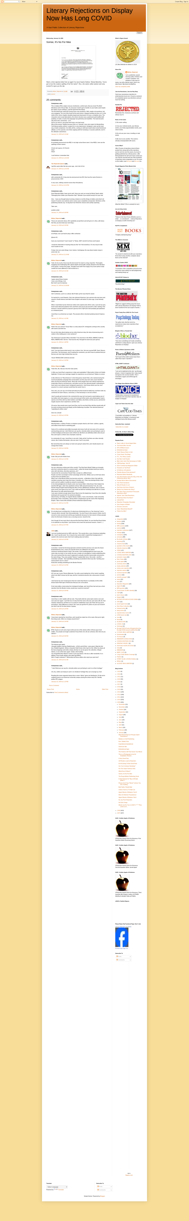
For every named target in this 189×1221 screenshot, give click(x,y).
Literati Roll (120, 500)
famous (119, 521)
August (121, 714)
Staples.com (129, 1175)
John (53, 531)
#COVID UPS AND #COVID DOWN (127, 599)
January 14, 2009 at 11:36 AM (60, 158)
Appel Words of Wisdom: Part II (128, 792)
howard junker (121, 608)
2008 (119, 810)
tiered (118, 619)
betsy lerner (120, 610)
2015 (119, 689)
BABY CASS (120, 652)
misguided (120, 519)
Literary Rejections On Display (123, 926)
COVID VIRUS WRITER (124, 552)
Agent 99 (119, 586)
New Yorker (120, 559)
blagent (119, 597)
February (121, 730)
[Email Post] (71, 91)
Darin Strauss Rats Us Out (124, 452)
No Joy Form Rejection (125, 800)
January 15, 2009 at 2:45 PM (59, 415)
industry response (122, 548)
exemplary (120, 535)
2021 (119, 676)
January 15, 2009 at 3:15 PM (59, 459)
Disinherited (120, 634)
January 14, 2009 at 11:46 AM (60, 169)
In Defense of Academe (124, 470)
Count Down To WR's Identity (125, 590)
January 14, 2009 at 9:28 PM (59, 212)
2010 (119, 699)
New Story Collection (123, 606)
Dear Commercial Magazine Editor (127, 465)
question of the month (123, 546)
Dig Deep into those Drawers (125, 487)
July (120, 717)
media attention (121, 566)
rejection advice (121, 570)
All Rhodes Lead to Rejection (127, 761)
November (122, 707)
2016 (119, 687)
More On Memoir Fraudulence (127, 795)
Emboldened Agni (122, 450)
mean (118, 579)
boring (119, 523)
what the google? (122, 577)
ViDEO (119, 550)
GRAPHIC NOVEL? (123, 643)
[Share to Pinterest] (83, 91)
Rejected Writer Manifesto (124, 474)
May (120, 722)
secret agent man (122, 604)
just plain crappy (122, 557)
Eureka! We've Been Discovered (126, 480)
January (121, 732)
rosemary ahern (121, 564)
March (121, 727)
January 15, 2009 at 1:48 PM (59, 342)
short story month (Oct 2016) (125, 645)
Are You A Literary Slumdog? (127, 766)
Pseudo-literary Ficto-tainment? (126, 472)
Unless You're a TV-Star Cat (127, 789)
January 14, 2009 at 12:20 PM (60, 185)
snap (118, 648)
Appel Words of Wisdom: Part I (127, 797)
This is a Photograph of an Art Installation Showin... (127, 755)
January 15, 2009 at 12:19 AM (60, 254)
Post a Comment (54, 685)
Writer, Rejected (56, 218)
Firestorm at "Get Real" (123, 468)
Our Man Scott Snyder (123, 459)
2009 (119, 702)
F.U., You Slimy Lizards (123, 456)
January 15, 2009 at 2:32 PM (59, 360)
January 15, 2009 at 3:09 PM (59, 448)
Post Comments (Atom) (61, 692)
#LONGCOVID (121, 621)
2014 (119, 692)
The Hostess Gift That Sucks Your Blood (130, 752)
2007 (119, 813)
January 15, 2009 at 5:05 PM (59, 539)
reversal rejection (122, 572)
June (120, 720)
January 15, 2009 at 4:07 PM (59, 525)
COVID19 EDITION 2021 (124, 641)
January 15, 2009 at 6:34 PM (59, 621)
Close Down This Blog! (123, 454)
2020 (119, 679)
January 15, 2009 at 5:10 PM (59, 565)
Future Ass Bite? (122, 511)
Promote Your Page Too (121, 948)
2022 (119, 674)
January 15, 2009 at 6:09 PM (59, 590)
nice (118, 617)
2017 (119, 684)
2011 (119, 697)
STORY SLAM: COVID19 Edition (126, 659)
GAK (118, 601)
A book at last (121, 543)
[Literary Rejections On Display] (121, 946)
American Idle (123, 746)
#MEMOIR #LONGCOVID (124, 639)
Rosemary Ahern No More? (125, 498)
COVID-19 (120, 624)
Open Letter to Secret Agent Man (126, 443)
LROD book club (122, 615)
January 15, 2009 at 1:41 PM (59, 318)
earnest (53, 94)
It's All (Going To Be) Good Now (128, 763)
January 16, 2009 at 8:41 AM (59, 660)
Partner (119, 657)
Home (78, 689)
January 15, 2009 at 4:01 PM (59, 503)
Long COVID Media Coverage (126, 654)
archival (119, 575)
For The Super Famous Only (127, 768)
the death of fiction (122, 539)
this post (129, 161)
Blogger (102, 1196)
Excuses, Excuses (122, 506)
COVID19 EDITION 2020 (124, 555)
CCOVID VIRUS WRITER (124, 632)
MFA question (121, 588)
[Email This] (75, 91)
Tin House (120, 636)
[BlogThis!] (77, 91)
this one (137, 161)
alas (118, 581)
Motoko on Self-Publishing (126, 739)
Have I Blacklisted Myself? (124, 509)
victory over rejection (123, 568)
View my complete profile (122, 86)
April (120, 725)
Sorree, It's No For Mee (125, 774)
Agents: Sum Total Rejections (125, 495)
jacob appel (120, 561)
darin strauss (121, 595)
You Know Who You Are (124, 445)
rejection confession (123, 530)
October (121, 709)
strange (119, 532)
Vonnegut (120, 626)
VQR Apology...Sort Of (123, 463)
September (122, 712)
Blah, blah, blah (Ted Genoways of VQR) (129, 461)
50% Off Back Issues (123, 448)
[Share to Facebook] (81, 91)
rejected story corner (123, 613)
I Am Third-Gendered (123, 483)
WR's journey (121, 526)
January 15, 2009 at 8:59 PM (59, 636)
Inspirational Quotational (126, 744)
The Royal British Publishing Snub (129, 776)
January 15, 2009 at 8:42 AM (59, 271)
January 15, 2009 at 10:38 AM (60, 285)
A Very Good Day (124, 758)
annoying (119, 537)
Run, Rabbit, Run (124, 741)
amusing (119, 541)
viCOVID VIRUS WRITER (124, 663)
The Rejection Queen (57, 164)
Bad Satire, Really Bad (125, 787)
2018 (119, 682)
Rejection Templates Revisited (126, 502)
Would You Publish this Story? (126, 489)
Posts (119, 956)
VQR (118, 592)
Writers (119, 661)
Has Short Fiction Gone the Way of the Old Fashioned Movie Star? (129, 477)
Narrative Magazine (123, 584)
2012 (119, 694)
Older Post (105, 689)
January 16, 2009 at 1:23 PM (59, 681)
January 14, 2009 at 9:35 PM (59, 225)
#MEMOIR (120, 650)
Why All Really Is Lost (123, 485)
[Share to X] (79, 91)
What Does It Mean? (125, 771)
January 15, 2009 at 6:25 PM (59, 609)
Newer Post (50, 689)
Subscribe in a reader (122, 427)
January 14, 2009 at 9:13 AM (59, 134)
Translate (61, 1189)
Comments (121, 960)
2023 (119, 671)
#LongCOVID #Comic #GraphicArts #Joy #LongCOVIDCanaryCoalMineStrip (129, 629)
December (122, 704)
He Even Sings (123, 802)
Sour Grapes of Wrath (123, 504)
